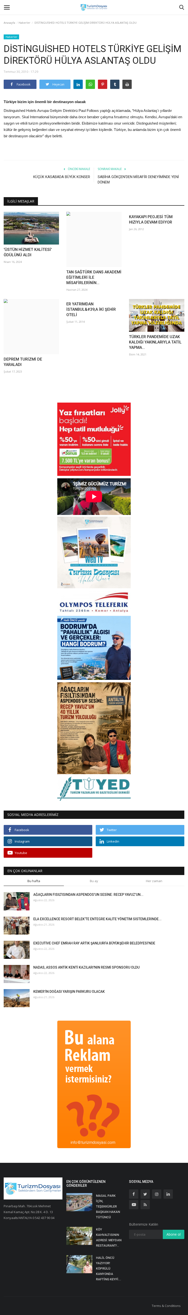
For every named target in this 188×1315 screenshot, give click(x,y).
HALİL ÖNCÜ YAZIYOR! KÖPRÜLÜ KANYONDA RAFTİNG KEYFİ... (108, 1268)
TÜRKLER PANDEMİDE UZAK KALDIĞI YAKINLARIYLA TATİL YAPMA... (155, 342)
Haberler (24, 22)
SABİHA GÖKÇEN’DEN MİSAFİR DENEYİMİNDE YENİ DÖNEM (138, 179)
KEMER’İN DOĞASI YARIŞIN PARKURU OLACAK (69, 992)
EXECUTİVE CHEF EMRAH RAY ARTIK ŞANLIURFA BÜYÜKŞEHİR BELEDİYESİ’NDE (94, 943)
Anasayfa (9, 22)
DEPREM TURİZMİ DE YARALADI (23, 362)
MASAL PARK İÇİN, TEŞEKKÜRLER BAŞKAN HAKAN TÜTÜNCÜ (108, 1206)
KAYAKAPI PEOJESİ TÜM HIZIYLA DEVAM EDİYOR (151, 219)
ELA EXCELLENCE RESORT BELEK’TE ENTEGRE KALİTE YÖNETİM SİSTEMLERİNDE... (97, 919)
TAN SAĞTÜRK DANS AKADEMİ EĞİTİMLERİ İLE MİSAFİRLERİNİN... (93, 277)
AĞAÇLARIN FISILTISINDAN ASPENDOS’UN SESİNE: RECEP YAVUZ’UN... (88, 895)
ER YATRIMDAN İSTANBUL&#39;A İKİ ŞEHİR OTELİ (91, 309)
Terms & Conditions (166, 1306)
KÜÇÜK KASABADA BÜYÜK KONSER (61, 177)
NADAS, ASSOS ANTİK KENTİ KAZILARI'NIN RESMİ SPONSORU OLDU (86, 967)
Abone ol (173, 1234)
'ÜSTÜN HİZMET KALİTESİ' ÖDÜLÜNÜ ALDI (28, 252)
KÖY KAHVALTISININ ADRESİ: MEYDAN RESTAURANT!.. (108, 1237)
